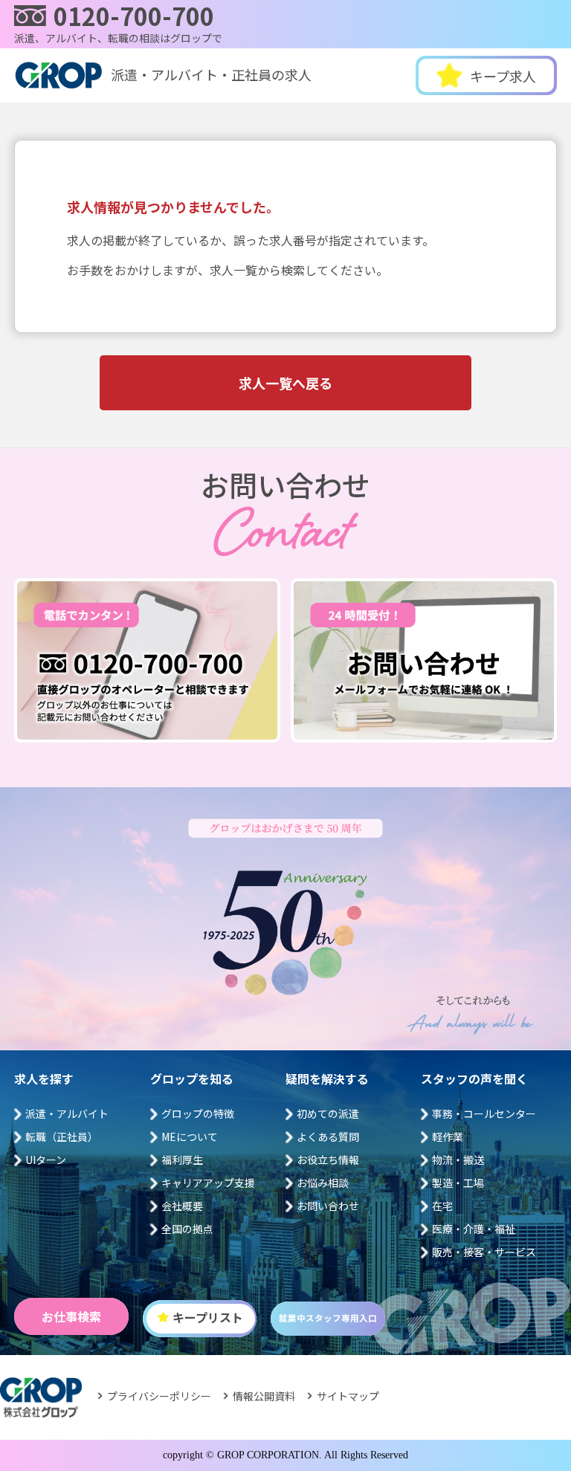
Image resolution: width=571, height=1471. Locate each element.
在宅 (442, 1205)
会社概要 (182, 1205)
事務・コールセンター (484, 1113)
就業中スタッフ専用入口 (328, 1318)
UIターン (45, 1159)
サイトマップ (348, 1395)
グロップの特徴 (197, 1113)
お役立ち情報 (328, 1159)
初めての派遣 (328, 1113)
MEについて (189, 1136)
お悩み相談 (323, 1182)
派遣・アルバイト (67, 1113)
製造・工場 (458, 1182)
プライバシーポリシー (159, 1395)
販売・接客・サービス (484, 1251)
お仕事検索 (71, 1316)
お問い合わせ (328, 1205)
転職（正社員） (61, 1136)
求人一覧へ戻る (285, 382)
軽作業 (447, 1136)
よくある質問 (328, 1136)
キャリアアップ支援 (208, 1182)
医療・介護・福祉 (473, 1228)
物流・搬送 (458, 1159)
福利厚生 (182, 1159)
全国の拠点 (187, 1228)
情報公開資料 (264, 1395)
